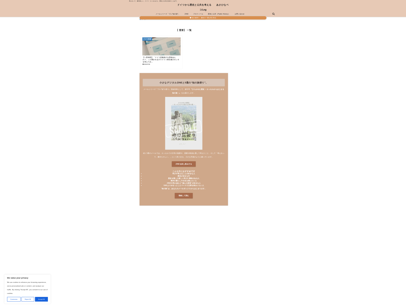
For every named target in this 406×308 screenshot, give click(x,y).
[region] (27, 289)
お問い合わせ (240, 14)
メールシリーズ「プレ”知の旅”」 (168, 14)
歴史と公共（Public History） (219, 14)
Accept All (41, 299)
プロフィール (198, 14)
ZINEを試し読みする (184, 164)
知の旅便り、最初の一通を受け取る (203, 18)
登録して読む (184, 195)
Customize (13, 299)
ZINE (186, 14)
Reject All (28, 299)
